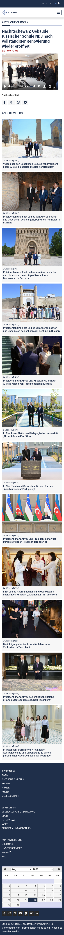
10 (18, 890)
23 (8, 900)
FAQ (4, 856)
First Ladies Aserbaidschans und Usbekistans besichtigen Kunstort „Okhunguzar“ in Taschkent (30, 593)
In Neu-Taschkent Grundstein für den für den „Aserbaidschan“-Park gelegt (28, 488)
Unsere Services (12, 848)
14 (51, 890)
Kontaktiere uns (12, 840)
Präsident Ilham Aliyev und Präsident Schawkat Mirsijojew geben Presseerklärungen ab (29, 540)
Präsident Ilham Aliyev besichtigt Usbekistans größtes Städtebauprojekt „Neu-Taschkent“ (28, 698)
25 (26, 900)
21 (51, 895)
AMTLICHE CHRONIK (15, 22)
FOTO (5, 775)
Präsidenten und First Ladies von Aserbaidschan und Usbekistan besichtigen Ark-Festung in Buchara (32, 329)
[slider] (12, 86)
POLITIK (6, 783)
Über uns (7, 844)
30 (8, 904)
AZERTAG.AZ (8, 771)
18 (26, 895)
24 (18, 900)
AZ (43, 3)
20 (43, 895)
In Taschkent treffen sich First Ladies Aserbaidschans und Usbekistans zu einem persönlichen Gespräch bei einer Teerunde (27, 752)
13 (43, 890)
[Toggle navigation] (58, 12)
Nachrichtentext (10, 95)
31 (18, 904)
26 (35, 900)
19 (35, 895)
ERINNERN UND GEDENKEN (16, 828)
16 (8, 895)
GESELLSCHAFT (10, 796)
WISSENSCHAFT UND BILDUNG (18, 811)
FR (59, 3)
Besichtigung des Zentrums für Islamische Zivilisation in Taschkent (26, 646)
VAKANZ (6, 852)
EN (51, 3)
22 (59, 895)
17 (18, 895)
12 (35, 890)
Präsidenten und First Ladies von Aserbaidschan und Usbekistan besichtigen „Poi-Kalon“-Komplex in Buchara (31, 219)
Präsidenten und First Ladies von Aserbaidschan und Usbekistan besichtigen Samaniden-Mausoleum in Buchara (30, 275)
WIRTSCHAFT (9, 807)
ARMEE (6, 787)
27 (43, 900)
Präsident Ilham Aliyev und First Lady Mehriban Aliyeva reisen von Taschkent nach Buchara (29, 382)
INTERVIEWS (8, 820)
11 (26, 890)
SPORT (5, 816)
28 (51, 900)
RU (47, 3)
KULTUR (6, 792)
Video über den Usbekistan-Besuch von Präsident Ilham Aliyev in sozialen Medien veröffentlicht (30, 165)
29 (59, 900)
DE (55, 3)
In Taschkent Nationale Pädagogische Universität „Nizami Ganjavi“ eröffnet (30, 435)
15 (59, 890)
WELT (5, 824)
